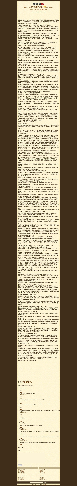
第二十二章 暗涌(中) (27, 382)
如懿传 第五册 (46, 7)
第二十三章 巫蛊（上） (43, 479)
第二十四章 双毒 (42, 469)
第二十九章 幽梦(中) (21, 472)
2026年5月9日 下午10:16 (23, 423)
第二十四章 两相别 (21, 479)
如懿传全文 (33, 6)
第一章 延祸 (42, 477)
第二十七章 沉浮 (42, 472)
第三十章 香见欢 (42, 476)
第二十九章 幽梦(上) (21, 473)
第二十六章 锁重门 (21, 477)
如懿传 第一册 (26, 7)
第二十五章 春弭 (20, 478)
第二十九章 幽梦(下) (21, 471)
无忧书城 (44, 484)
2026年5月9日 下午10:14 (23, 394)
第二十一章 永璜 (42, 473)
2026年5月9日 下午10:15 (23, 400)
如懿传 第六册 (51, 7)
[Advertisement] (38, 15)
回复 (21, 392)
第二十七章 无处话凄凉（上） (23, 476)
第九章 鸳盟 (42, 478)
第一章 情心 (42, 471)
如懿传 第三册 (36, 7)
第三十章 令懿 (20, 470)
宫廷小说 (41, 6)
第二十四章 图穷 (26, 381)
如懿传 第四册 (41, 7)
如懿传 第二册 (31, 7)
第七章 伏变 (42, 470)
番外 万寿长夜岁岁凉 (21, 469)
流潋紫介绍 (37, 6)
